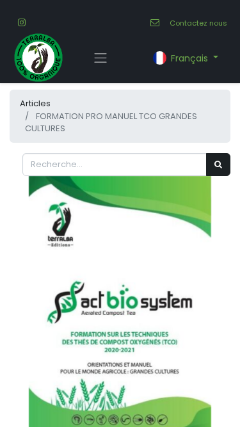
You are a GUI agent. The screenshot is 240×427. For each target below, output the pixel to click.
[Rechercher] (218, 164)
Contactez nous (198, 23)
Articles (35, 103)
